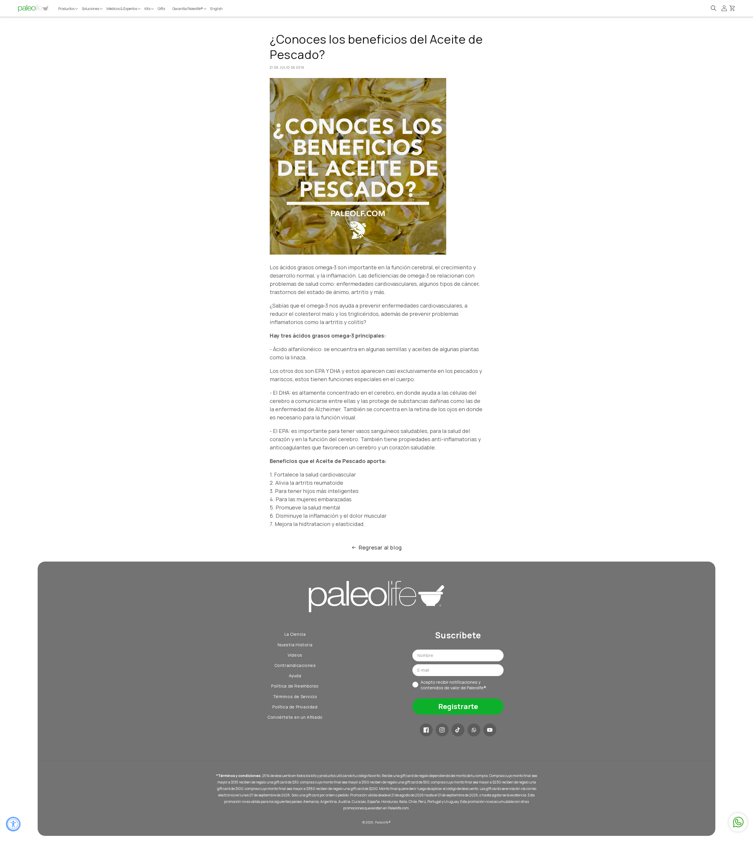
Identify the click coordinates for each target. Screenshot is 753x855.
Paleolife (381, 822)
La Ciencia (295, 634)
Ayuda (295, 675)
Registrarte (458, 706)
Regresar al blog (380, 547)
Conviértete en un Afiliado (295, 717)
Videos (295, 655)
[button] (68, 9)
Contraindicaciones (295, 665)
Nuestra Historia (295, 645)
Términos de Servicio (295, 696)
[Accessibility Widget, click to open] (13, 824)
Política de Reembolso (295, 686)
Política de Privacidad (294, 707)
